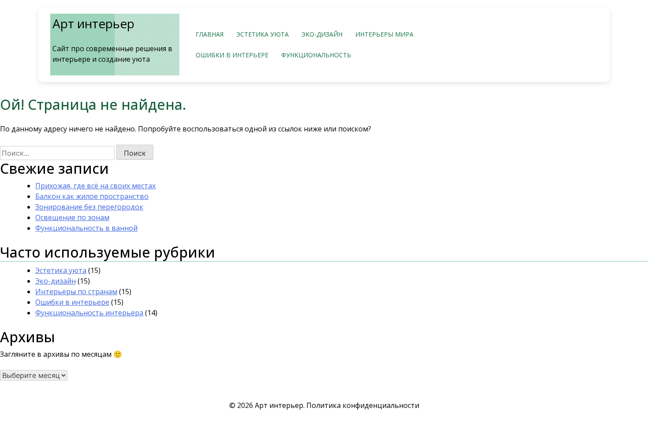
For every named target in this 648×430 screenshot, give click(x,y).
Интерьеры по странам (76, 291)
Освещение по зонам (72, 217)
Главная (209, 34)
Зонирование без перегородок (89, 207)
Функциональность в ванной (86, 228)
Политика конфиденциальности (362, 405)
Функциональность (316, 55)
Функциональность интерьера (89, 313)
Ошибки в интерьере (232, 55)
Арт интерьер (93, 23)
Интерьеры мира (384, 34)
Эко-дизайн (322, 34)
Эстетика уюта (262, 34)
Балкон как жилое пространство (92, 196)
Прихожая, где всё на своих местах (95, 186)
